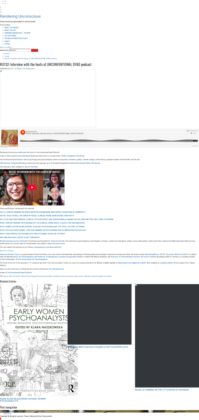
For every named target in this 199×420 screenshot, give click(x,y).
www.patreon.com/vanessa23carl (47, 247)
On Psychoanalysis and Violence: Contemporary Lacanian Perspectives (48, 257)
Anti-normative (14, 276)
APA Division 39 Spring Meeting (13, 163)
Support (7, 41)
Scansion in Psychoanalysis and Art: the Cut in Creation (133, 257)
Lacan (80, 276)
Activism (4, 276)
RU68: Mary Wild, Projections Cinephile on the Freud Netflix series (97, 347)
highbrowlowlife (4, 149)
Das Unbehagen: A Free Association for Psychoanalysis (25, 259)
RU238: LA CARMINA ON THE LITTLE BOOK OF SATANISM (162, 390)
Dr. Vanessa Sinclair (56, 241)
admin (32, 69)
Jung (76, 276)
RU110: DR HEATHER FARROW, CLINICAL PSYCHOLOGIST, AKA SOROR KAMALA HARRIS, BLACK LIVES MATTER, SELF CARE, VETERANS (56, 219)
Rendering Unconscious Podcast (13, 241)
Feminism (56, 276)
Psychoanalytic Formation (102, 276)
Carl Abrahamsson (56, 269)
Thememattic (47, 416)
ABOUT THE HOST (10, 30)
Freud (63, 276)
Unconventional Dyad (26, 156)
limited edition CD (168, 263)
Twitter (64, 156)
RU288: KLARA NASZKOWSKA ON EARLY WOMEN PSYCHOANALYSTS (23, 400)
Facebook (80, 156)
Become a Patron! (7, 251)
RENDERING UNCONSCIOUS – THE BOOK (17, 33)
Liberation (87, 276)
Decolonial (40, 276)
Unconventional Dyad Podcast (19, 272)
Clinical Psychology (28, 276)
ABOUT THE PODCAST (12, 27)
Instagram (71, 156)
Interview (69, 276)
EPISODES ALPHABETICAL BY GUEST (16, 38)
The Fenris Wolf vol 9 (174, 254)
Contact (7, 43)
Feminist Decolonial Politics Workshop (84, 163)
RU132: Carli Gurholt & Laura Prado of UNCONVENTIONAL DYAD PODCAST (29, 149)
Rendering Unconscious (20, 16)
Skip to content (6, 47)
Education (48, 276)
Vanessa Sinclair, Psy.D (9, 254)
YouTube (34, 167)
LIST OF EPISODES (10, 35)
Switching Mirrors (152, 254)
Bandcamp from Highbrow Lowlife (132, 263)
